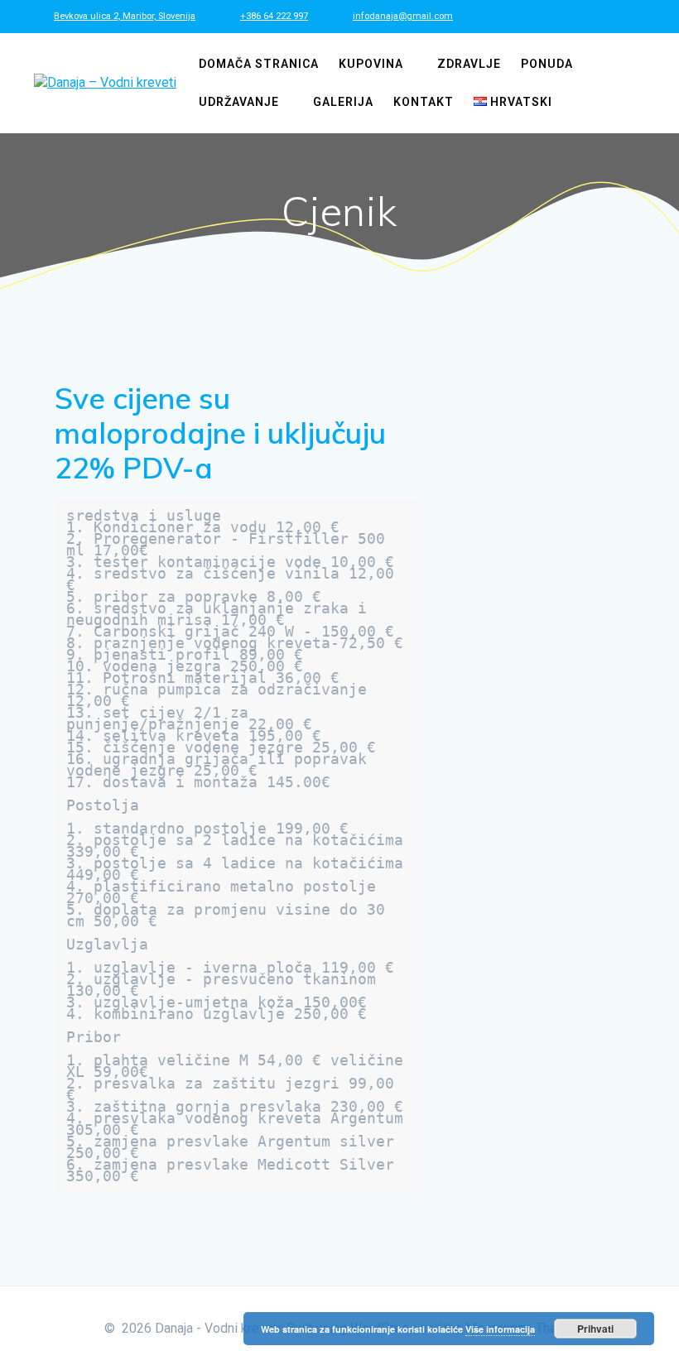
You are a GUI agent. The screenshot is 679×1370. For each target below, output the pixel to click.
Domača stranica (259, 63)
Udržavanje (239, 101)
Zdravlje (469, 63)
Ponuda (547, 63)
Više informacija (500, 1329)
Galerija (343, 101)
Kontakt (423, 101)
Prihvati (595, 1328)
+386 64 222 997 (274, 16)
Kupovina (371, 63)
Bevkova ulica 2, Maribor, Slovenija (124, 16)
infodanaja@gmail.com (403, 16)
